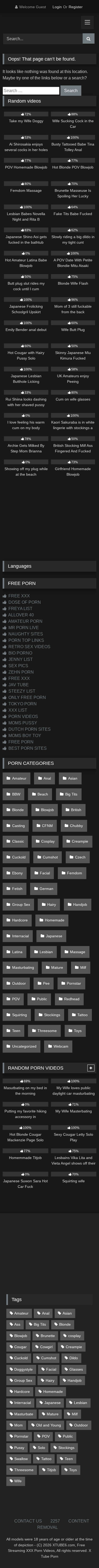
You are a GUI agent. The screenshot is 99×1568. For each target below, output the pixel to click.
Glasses (76, 1369)
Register (76, 7)
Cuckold (19, 857)
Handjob (80, 904)
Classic (18, 841)
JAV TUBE (18, 685)
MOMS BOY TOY (24, 735)
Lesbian (46, 952)
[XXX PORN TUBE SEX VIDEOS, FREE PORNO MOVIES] (41, 22)
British (76, 810)
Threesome (47, 1031)
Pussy (19, 1448)
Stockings (52, 1015)
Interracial (20, 936)
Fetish (17, 889)
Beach (42, 794)
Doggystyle (23, 1369)
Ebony (17, 873)
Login (57, 7)
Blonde (18, 810)
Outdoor (19, 983)
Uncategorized (24, 1046)
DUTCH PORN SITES (29, 729)
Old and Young (48, 1425)
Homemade (54, 920)
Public (42, 999)
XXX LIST (17, 710)
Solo (41, 1448)
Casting (18, 826)
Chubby (76, 826)
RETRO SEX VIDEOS (28, 646)
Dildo (73, 1358)
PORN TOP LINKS (25, 640)
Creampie (80, 841)
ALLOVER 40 (20, 615)
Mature (57, 967)
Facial (45, 873)
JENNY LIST (20, 659)
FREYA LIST (19, 608)
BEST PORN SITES (27, 748)
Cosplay (48, 841)
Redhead (71, 999)
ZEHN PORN (20, 672)
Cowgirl (46, 1347)
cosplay (74, 1336)
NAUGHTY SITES (25, 634)
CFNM (47, 826)
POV (16, 999)
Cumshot (50, 857)
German (46, 889)
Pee (46, 983)
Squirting (19, 1015)
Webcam (61, 1046)
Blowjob (47, 810)
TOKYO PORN (22, 704)
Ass (17, 1324)
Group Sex (21, 904)
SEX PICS (17, 665)
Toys (78, 1031)
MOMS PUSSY (22, 723)
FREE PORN (20, 742)
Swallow (21, 1459)
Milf (83, 967)
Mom (18, 1425)
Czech (80, 857)
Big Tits (71, 794)
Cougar (20, 1347)
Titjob (51, 1470)
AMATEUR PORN (25, 621)
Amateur (19, 778)
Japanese (54, 936)
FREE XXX (18, 596)
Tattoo (82, 1015)
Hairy (51, 904)
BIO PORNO (19, 653)
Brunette (48, 1336)
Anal (47, 778)
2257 (55, 1521)
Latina (17, 952)
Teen (16, 1031)
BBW (16, 794)
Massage (77, 952)
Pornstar (74, 983)
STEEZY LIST (21, 691)
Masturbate (23, 1414)
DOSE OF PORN (24, 602)
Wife (18, 1481)
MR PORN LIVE (23, 627)
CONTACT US (28, 1521)
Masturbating (23, 967)
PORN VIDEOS (22, 716)
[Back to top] (82, 1552)
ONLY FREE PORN (26, 697)
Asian (72, 778)
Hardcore (20, 920)
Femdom (74, 873)
